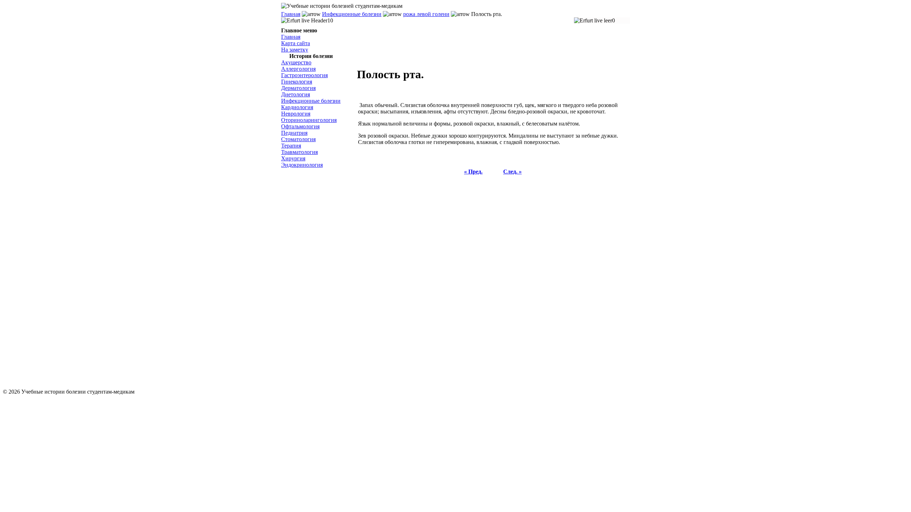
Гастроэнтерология (304, 75)
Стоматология (298, 139)
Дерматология (298, 88)
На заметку (294, 50)
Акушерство (296, 62)
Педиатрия (294, 133)
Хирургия (293, 158)
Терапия (291, 146)
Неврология (295, 114)
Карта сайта (295, 43)
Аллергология (298, 69)
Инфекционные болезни (351, 14)
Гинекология (296, 82)
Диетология (295, 94)
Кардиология (297, 107)
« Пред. (473, 172)
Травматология (299, 152)
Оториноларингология (309, 120)
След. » (512, 172)
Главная (290, 14)
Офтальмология (300, 126)
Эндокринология (302, 165)
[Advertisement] (316, 278)
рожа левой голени (426, 14)
